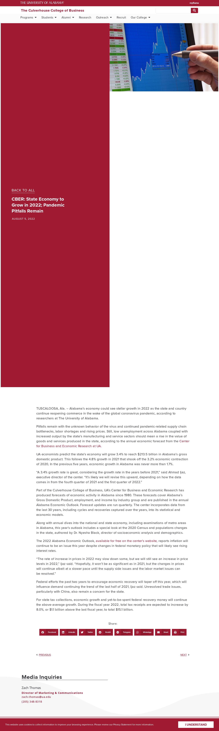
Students (47, 17)
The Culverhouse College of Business (52, 10)
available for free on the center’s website (126, 540)
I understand (196, 724)
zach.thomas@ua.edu (36, 697)
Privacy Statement (122, 724)
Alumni (66, 17)
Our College (139, 17)
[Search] (194, 10)
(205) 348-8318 (32, 701)
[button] (48, 632)
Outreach (102, 17)
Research (85, 17)
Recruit (121, 17)
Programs (26, 17)
